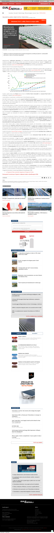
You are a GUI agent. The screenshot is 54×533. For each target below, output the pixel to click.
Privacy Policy (2, 532)
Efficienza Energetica (28, 13)
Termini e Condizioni (38, 529)
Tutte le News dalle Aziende (34, 316)
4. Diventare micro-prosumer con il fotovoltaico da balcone (25, 489)
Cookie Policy (32, 529)
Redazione (4, 3)
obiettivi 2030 (41, 181)
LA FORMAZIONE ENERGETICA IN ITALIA (27, 344)
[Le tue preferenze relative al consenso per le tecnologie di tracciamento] (52, 531)
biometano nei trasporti (18, 181)
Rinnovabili (16, 13)
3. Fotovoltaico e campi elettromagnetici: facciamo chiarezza (26, 491)
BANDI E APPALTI (22, 336)
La (19, 172)
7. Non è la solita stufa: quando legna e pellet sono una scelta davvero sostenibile (26, 481)
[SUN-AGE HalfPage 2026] (27, 388)
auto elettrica (4, 181)
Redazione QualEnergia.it (9, 44)
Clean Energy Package (31, 181)
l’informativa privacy (24, 229)
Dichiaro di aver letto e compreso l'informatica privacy (22, 228)
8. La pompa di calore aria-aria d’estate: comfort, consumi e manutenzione (25, 477)
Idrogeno (11, 16)
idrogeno (36, 181)
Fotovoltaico (11, 13)
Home (3, 16)
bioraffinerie (24, 181)
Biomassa (7, 16)
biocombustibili (10, 181)
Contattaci (18, 3)
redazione (45, 527)
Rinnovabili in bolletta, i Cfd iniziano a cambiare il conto (37, 213)
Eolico (38, 13)
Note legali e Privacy (25, 529)
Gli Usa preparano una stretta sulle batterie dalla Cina (13, 213)
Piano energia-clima (18, 182)
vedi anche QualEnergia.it (17, 64)
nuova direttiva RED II (36, 70)
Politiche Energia (21, 13)
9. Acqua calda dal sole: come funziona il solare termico (25, 474)
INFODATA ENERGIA (5, 1)
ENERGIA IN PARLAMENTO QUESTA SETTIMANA (29, 361)
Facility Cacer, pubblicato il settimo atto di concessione (38, 199)
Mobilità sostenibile (17, 16)
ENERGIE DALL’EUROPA (23, 353)
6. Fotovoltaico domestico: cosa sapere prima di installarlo (25, 484)
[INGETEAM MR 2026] (27, 241)
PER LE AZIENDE (6, 516)
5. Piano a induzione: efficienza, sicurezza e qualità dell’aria (25, 486)
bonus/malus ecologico (17, 131)
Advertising (11, 3)
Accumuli (34, 13)
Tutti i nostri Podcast (35, 494)
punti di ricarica (25, 182)
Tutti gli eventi (37, 442)
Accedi (42, 1)
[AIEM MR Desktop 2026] (27, 324)
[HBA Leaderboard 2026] (37, 8)
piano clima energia (11, 182)
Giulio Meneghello (30, 215)
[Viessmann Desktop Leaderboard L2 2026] (27, 21)
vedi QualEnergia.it (17, 95)
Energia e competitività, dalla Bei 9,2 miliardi (13, 198)
